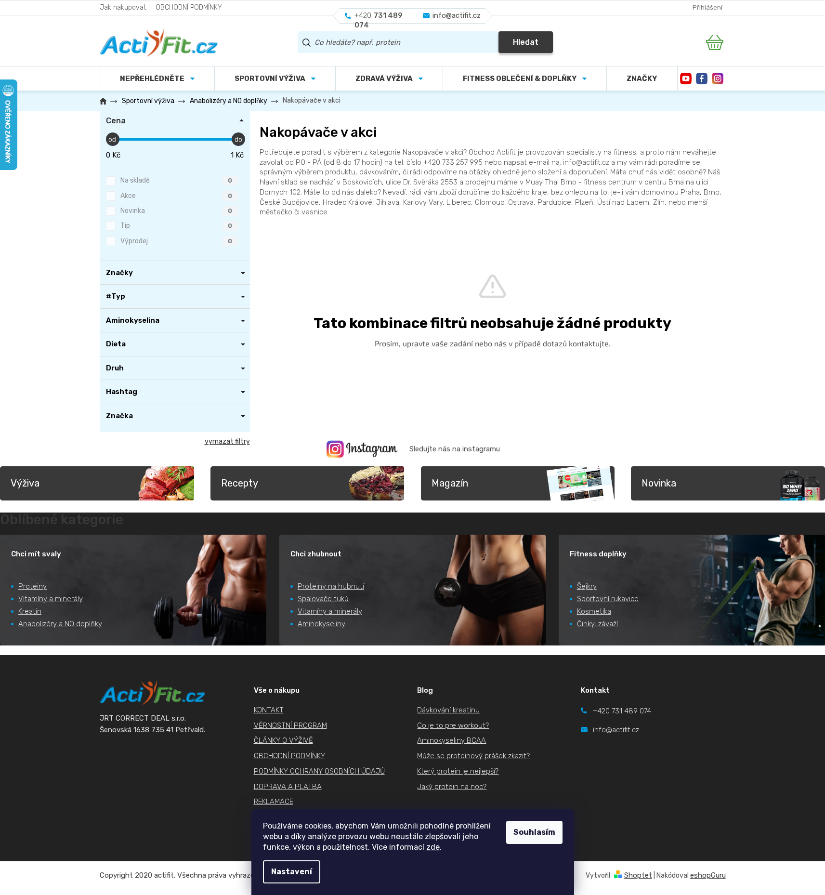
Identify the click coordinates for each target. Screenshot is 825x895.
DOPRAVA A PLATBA (288, 786)
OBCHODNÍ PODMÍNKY (189, 7)
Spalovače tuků (323, 598)
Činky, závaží (597, 623)
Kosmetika (594, 611)
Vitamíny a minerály (50, 598)
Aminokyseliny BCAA (451, 740)
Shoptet (638, 875)
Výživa (25, 483)
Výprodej (176, 241)
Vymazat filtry (227, 441)
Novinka (176, 211)
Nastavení (291, 871)
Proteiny (32, 586)
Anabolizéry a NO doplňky (60, 623)
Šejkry (587, 586)
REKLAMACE (273, 801)
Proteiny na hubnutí (331, 586)
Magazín (450, 483)
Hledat (525, 42)
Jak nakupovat (123, 7)
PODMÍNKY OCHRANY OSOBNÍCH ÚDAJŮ (319, 771)
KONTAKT (269, 710)
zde (433, 847)
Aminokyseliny (321, 623)
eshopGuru (708, 875)
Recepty (239, 483)
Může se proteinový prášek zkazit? (473, 755)
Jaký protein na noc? (451, 786)
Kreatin (29, 611)
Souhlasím (534, 832)
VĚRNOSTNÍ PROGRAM (290, 725)
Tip (176, 226)
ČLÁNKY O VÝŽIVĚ (283, 740)
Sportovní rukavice (608, 598)
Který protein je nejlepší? (457, 771)
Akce (176, 196)
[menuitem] (275, 78)
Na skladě (176, 180)
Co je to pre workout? (453, 725)
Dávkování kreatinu (448, 710)
